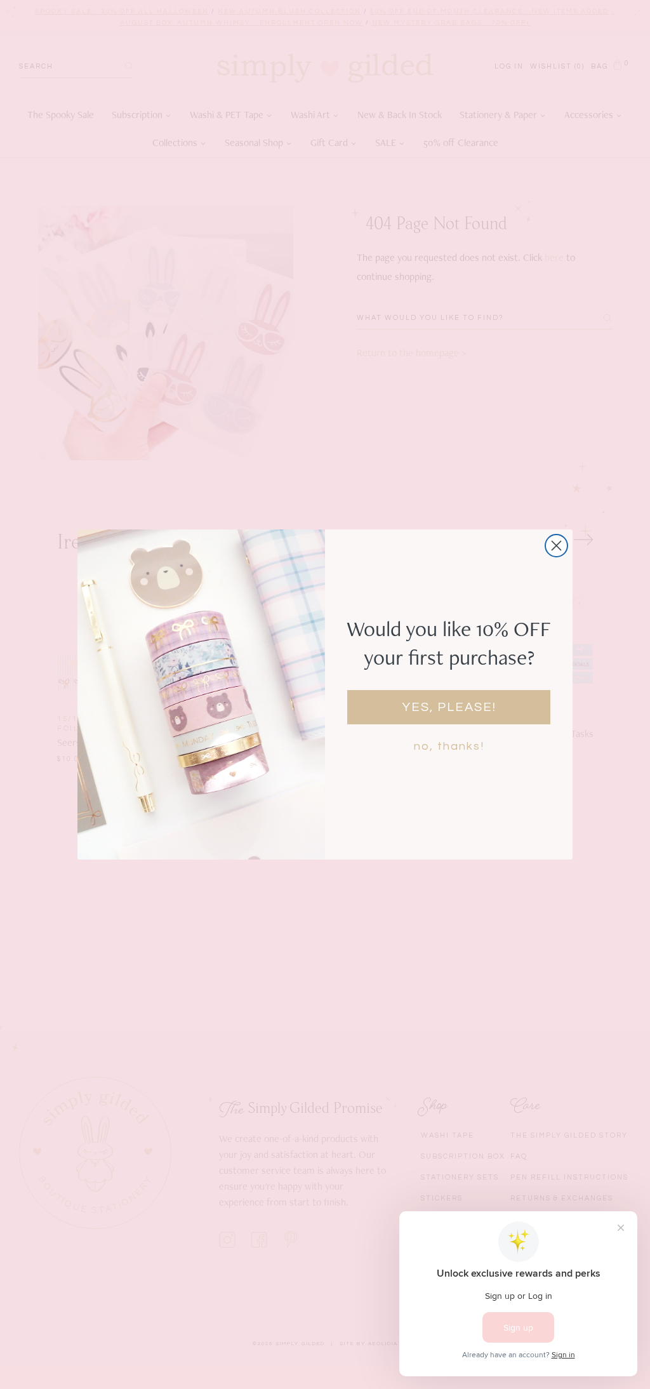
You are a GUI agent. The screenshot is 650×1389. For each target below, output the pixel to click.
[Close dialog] (556, 546)
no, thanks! (449, 746)
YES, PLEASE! (449, 707)
